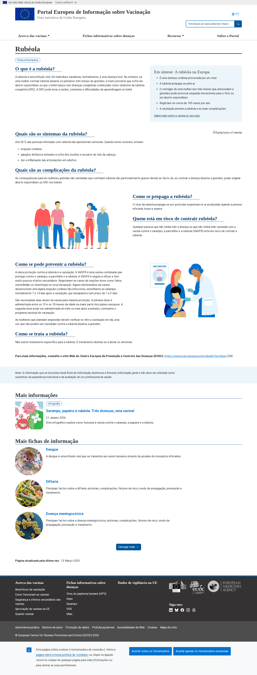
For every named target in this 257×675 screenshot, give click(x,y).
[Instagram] (188, 610)
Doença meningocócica (64, 514)
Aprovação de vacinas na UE (32, 609)
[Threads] (194, 610)
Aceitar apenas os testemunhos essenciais (202, 651)
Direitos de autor (52, 627)
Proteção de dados (77, 627)
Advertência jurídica (27, 627)
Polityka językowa (103, 627)
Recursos (174, 36)
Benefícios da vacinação (30, 589)
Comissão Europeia (177, 587)
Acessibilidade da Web (131, 627)
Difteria (52, 481)
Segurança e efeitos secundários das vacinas (38, 602)
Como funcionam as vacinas (32, 594)
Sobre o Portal (228, 36)
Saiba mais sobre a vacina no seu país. (177, 115)
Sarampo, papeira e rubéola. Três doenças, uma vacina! (90, 411)
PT (238, 14)
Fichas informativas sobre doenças (109, 36)
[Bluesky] (176, 610)
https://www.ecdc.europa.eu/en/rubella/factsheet (196, 356)
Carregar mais (126, 547)
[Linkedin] (171, 610)
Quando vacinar (24, 614)
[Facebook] (182, 610)
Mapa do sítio (168, 627)
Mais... (70, 614)
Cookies (152, 627)
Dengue (52, 449)
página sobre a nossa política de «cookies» (62, 654)
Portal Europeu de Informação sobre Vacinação (93, 12)
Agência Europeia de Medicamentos (224, 586)
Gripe (69, 598)
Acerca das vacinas (32, 36)
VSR (69, 609)
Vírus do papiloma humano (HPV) (86, 593)
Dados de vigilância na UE (137, 583)
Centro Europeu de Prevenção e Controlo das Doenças (197, 587)
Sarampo (71, 604)
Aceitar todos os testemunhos (150, 651)
